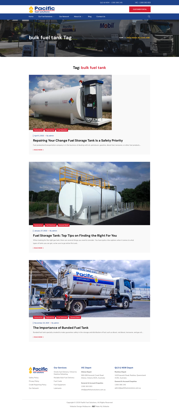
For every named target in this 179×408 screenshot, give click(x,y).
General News (63, 225)
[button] (140, 9)
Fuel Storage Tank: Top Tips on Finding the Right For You (75, 235)
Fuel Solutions (62, 130)
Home (121, 37)
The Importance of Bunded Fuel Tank (60, 328)
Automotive (38, 130)
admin (51, 136)
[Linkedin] (34, 2)
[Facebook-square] (30, 2)
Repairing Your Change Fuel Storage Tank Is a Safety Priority (78, 140)
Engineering (50, 130)
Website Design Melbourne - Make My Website (89, 406)
